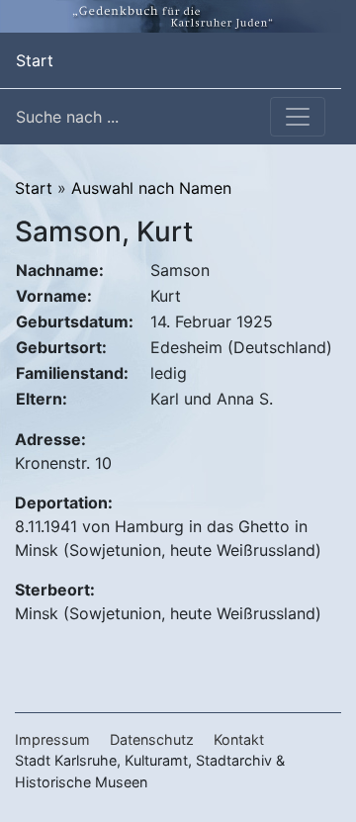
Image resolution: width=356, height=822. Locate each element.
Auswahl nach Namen (151, 188)
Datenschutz (152, 739)
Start (34, 59)
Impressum (52, 739)
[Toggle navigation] (297, 117)
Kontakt (239, 739)
